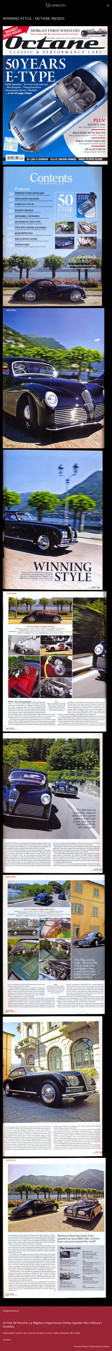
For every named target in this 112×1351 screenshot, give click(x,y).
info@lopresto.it (11, 1310)
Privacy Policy (81, 1346)
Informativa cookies (99, 1346)
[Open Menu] (108, 5)
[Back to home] (56, 5)
